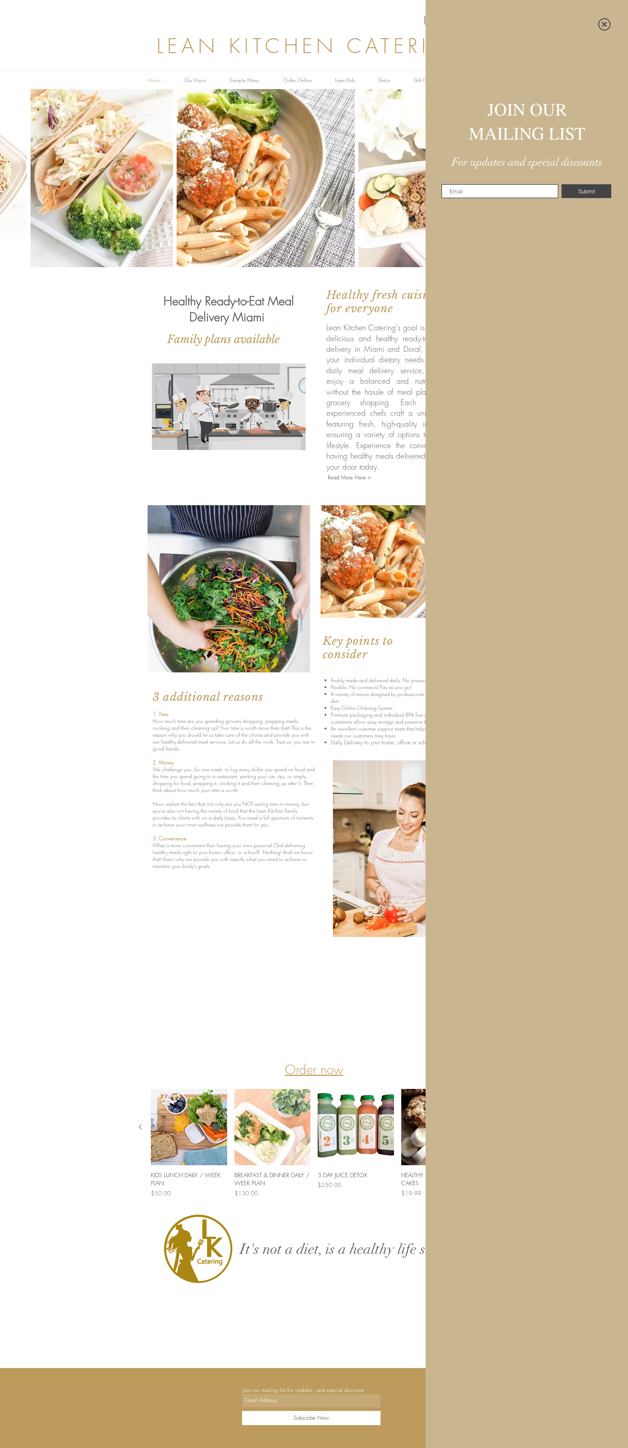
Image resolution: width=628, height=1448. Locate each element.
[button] (604, 24)
